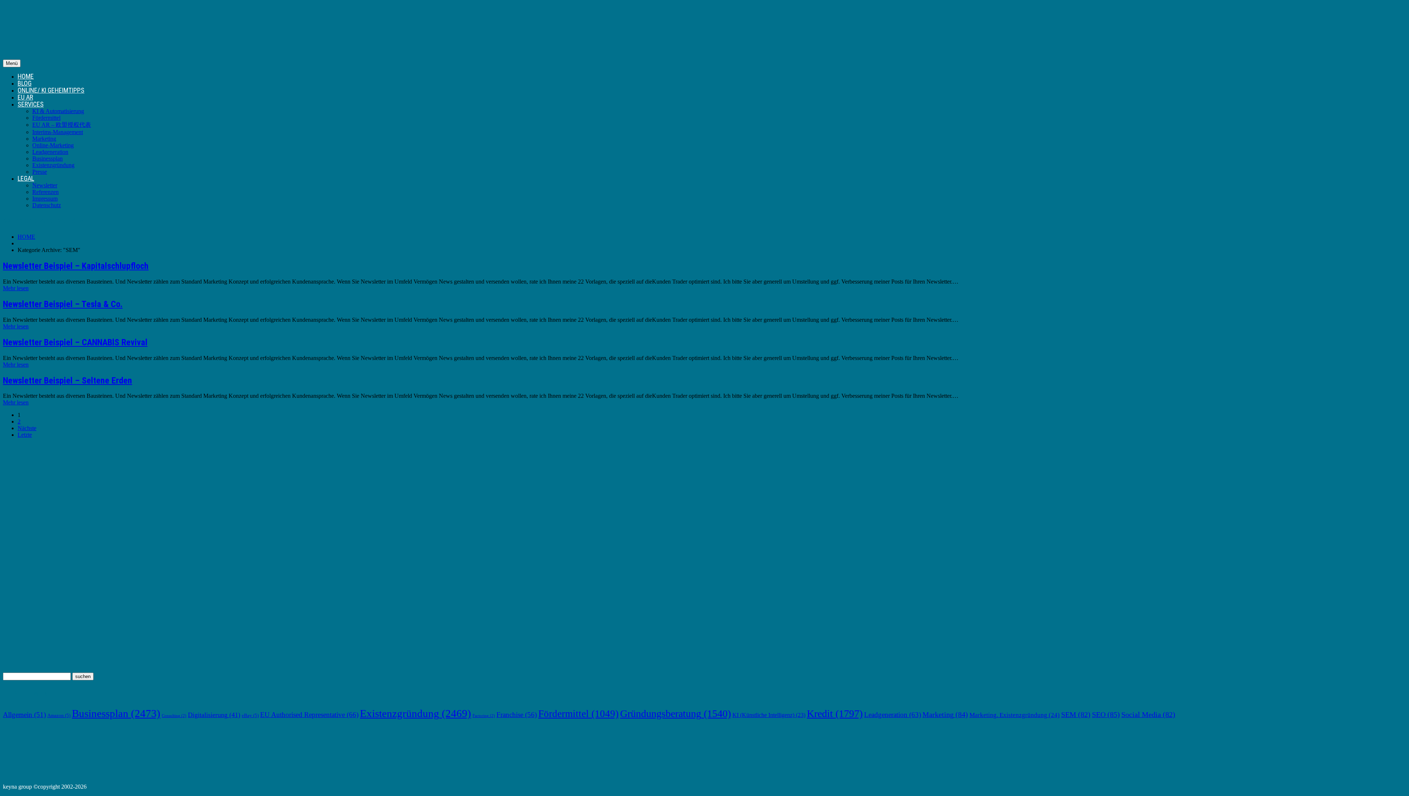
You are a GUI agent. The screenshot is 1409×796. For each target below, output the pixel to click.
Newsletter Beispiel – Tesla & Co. (63, 304)
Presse (39, 172)
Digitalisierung (214, 714)
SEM (1076, 714)
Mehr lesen (16, 288)
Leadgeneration (50, 152)
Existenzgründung (53, 165)
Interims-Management (57, 132)
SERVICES (31, 104)
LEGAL (26, 178)
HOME (26, 76)
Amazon (58, 715)
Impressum (45, 198)
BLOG (25, 83)
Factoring (484, 716)
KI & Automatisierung (58, 111)
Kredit (835, 713)
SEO (1106, 714)
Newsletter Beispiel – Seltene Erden (67, 380)
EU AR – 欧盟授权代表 (61, 125)
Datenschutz (46, 205)
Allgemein (24, 714)
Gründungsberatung (675, 713)
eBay (250, 715)
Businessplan (47, 158)
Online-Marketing (53, 145)
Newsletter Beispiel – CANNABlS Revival (75, 342)
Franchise (516, 714)
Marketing (44, 139)
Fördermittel (46, 118)
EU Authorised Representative (309, 714)
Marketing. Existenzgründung (1014, 715)
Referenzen (45, 192)
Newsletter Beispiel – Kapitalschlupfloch (76, 266)
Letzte (25, 435)
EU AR (25, 97)
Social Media (1148, 714)
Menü (12, 63)
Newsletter (44, 185)
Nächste (27, 428)
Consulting (174, 716)
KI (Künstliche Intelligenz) (768, 715)
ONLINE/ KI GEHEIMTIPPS (51, 90)
